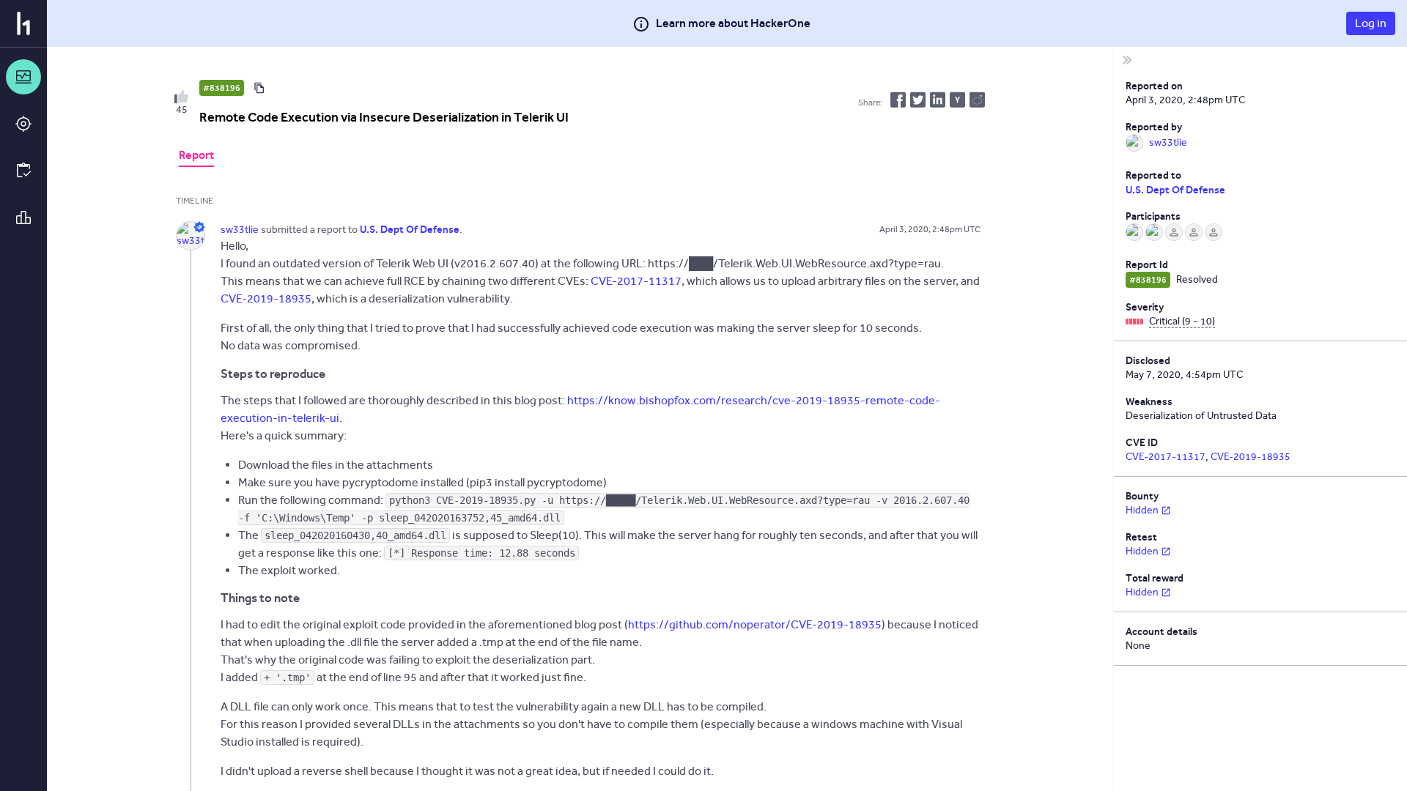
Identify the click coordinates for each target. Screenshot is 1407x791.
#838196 (221, 88)
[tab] (196, 156)
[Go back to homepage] (23, 23)
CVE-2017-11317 (636, 281)
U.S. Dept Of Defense (1175, 190)
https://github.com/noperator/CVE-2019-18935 (755, 624)
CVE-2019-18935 (266, 298)
